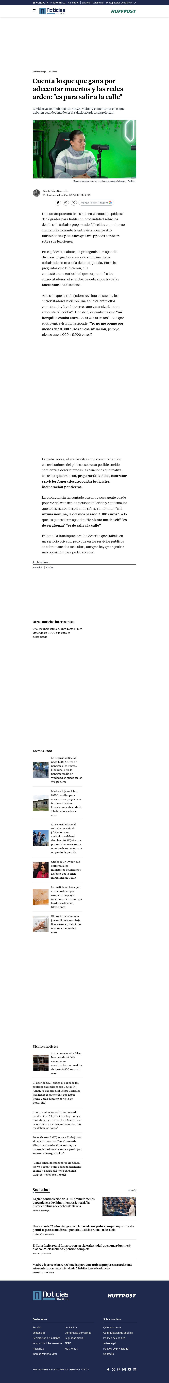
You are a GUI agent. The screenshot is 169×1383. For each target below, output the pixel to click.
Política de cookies (114, 1338)
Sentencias (39, 1332)
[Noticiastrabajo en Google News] (134, 1369)
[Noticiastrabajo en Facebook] (108, 1369)
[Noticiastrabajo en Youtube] (129, 1369)
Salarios (86, 2)
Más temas (71, 1348)
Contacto (108, 1354)
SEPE (68, 1343)
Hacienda (38, 1348)
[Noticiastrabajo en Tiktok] (124, 1369)
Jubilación (71, 1327)
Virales (49, 567)
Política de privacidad (115, 1348)
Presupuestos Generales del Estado (124, 2)
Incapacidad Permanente (47, 1343)
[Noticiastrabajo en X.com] (113, 1369)
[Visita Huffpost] (123, 11)
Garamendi (73, 2)
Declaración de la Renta (46, 1338)
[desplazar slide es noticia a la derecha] (135, 2)
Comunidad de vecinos (78, 1332)
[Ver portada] (52, 11)
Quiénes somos (112, 1327)
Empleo (37, 1327)
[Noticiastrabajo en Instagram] (118, 1369)
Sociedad (38, 567)
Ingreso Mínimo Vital (45, 1354)
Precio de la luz (57, 2)
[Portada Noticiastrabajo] (50, 1295)
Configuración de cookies (118, 1332)
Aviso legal (109, 1343)
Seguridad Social (74, 1338)
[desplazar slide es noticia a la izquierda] (47, 2)
